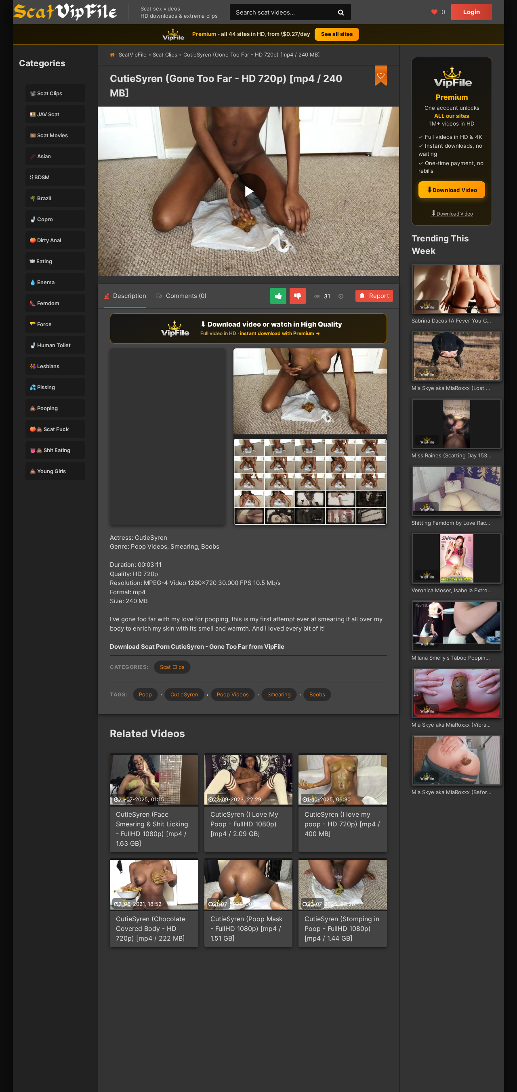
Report (379, 296)
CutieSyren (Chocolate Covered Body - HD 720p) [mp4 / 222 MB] (150, 928)
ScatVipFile (133, 54)
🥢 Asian (40, 156)
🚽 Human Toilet (50, 345)
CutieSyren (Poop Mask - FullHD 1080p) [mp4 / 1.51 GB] (246, 928)
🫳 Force (40, 324)
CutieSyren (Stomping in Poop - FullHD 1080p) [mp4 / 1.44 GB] (342, 928)
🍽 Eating (40, 261)
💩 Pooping (43, 408)
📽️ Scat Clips (45, 93)
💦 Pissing (42, 387)
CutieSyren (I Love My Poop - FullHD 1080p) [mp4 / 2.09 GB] (244, 824)
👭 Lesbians (44, 366)
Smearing (279, 694)
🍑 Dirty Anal (45, 240)
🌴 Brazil (40, 198)
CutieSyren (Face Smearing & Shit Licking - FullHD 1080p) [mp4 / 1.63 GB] (152, 828)
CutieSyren (184, 694)
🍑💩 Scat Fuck (49, 429)
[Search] (341, 12)
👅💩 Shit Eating (49, 450)
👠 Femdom (44, 303)
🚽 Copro (41, 219)
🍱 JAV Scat (44, 114)
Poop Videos (233, 694)
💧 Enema (42, 282)
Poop (145, 694)
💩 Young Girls (47, 471)
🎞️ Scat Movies (48, 135)
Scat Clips (165, 54)
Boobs (317, 694)
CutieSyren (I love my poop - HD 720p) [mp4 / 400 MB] (342, 824)
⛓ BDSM (39, 177)
